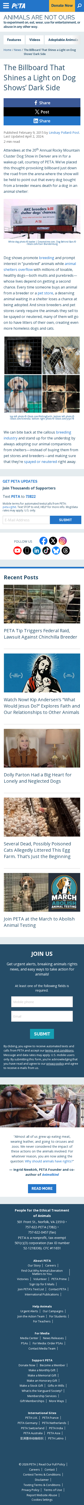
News (17, 50)
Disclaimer (42, 1479)
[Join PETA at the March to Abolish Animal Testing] (42, 905)
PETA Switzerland (32, 1428)
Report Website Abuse (42, 1495)
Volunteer (40, 1279)
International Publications (42, 1294)
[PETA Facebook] (43, 541)
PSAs (24, 1343)
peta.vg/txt (9, 507)
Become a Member (52, 1365)
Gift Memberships (32, 1401)
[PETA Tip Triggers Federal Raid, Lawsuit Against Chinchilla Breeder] (42, 617)
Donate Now (27, 1365)
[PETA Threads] (66, 550)
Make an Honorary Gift (42, 1380)
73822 (31, 496)
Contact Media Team (42, 1348)
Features (14, 40)
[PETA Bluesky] (56, 550)
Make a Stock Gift (31, 1385)
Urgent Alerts (29, 1311)
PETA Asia (53, 1433)
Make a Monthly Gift (42, 1370)
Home (7, 50)
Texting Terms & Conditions (42, 1485)
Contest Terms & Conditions (42, 1474)
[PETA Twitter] (53, 541)
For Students (58, 1316)
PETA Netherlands (54, 1423)
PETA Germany (27, 1423)
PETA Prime (59, 1279)
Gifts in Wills (56, 1385)
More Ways (56, 1401)
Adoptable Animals (63, 40)
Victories (23, 1279)
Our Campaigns (53, 1311)
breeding (46, 257)
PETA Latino (56, 1438)
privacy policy (55, 1063)
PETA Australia (33, 1433)
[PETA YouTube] (17, 550)
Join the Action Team (31, 1316)
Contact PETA (57, 1289)
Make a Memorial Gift (42, 1375)
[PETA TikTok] (46, 550)
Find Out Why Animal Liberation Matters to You (42, 1272)
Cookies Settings (42, 1499)
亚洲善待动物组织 (31, 1438)
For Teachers (42, 1321)
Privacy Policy (30, 1490)
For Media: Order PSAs (48, 1343)
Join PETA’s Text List (31, 1289)
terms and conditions (59, 1050)
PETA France (50, 1417)
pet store (45, 293)
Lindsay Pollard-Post (64, 132)
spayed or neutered (40, 461)
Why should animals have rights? (49, 1161)
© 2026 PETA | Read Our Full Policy (42, 1464)
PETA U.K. (31, 1417)
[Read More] (42, 1141)
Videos (34, 40)
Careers (50, 1265)
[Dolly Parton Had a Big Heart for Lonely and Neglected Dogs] (42, 761)
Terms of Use (53, 1490)
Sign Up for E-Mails (41, 1284)
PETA (15, 496)
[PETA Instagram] (63, 541)
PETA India (56, 1428)
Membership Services (42, 1396)
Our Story (34, 1265)
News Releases (53, 1338)
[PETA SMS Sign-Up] (27, 550)
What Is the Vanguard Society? (42, 1391)
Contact (50, 1469)
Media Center (29, 1338)
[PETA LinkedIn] (37, 550)
